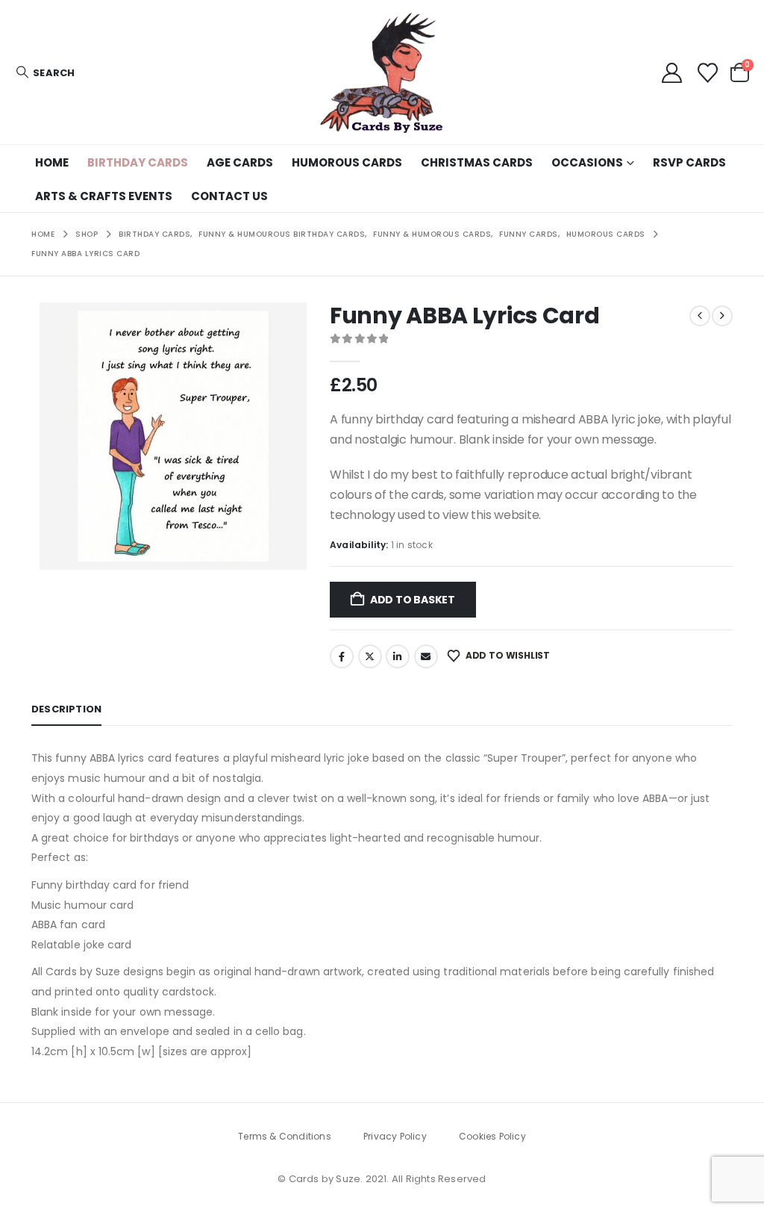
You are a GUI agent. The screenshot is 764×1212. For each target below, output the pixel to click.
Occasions (587, 162)
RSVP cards (689, 162)
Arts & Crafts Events (103, 196)
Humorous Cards (347, 162)
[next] (722, 315)
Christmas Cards (477, 162)
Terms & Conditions (284, 1136)
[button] (45, 73)
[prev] (699, 315)
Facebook (342, 656)
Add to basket (412, 599)
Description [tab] (66, 709)
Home (52, 162)
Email (426, 656)
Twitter (370, 656)
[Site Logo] (382, 72)
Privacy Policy (395, 1136)
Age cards (240, 162)
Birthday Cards (137, 162)
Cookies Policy (492, 1136)
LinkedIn (398, 656)
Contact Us (229, 196)
